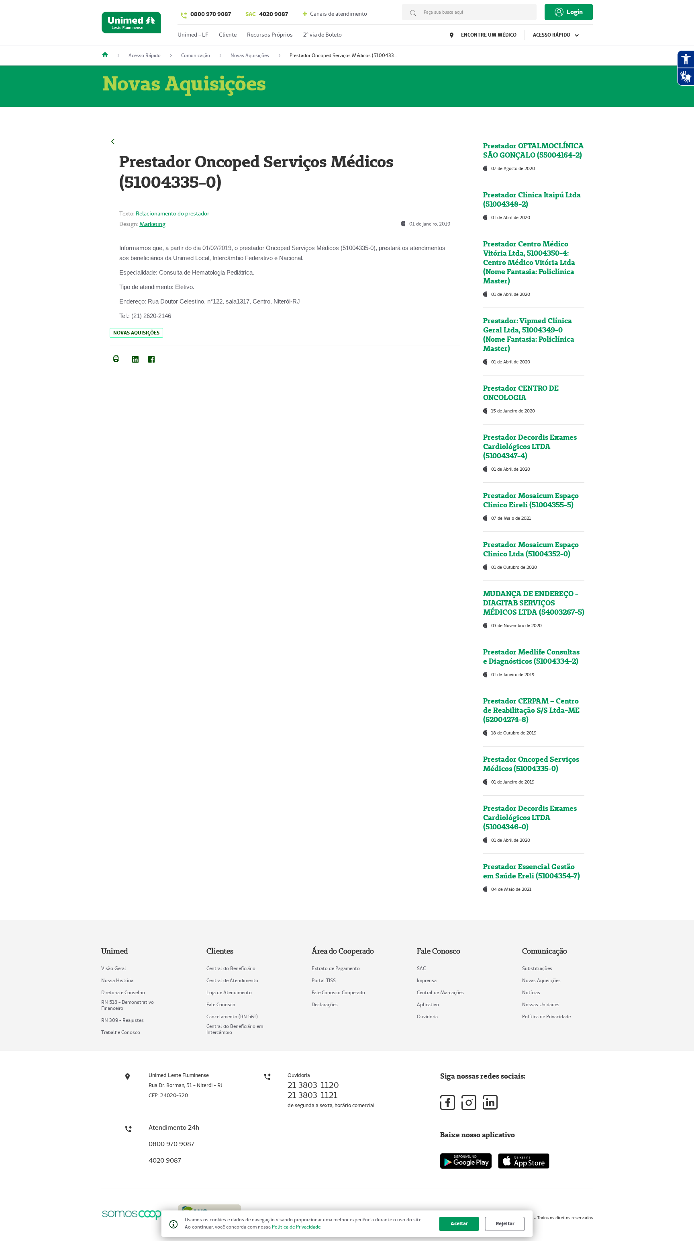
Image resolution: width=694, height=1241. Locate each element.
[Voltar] (113, 140)
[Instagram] (468, 1102)
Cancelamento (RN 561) (232, 1016)
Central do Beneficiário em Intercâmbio (234, 1029)
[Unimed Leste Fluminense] (108, 55)
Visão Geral (113, 968)
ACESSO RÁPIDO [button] (552, 35)
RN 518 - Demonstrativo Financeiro (127, 1005)
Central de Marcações (440, 992)
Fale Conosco (220, 1004)
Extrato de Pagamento (336, 968)
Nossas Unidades (540, 1004)
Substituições (537, 968)
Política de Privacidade (546, 1016)
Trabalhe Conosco (120, 1032)
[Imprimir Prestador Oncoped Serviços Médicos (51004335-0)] (116, 357)
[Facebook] (151, 357)
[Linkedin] (490, 1102)
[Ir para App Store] (523, 1161)
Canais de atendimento (338, 13)
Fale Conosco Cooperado (338, 992)
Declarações (325, 1004)
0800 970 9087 (210, 14)
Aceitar (459, 1223)
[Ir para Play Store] (466, 1160)
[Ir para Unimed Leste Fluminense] (131, 24)
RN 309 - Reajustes (122, 1020)
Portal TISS (324, 980)
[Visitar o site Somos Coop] (135, 1214)
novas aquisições (136, 333)
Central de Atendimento (232, 980)
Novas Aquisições (541, 980)
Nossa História (117, 980)
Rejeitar (505, 1223)
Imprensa (427, 980)
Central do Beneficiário (230, 968)
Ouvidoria (427, 1016)
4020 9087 (266, 14)
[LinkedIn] (135, 357)
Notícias (531, 992)
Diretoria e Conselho (123, 992)
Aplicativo (428, 1004)
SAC (421, 968)
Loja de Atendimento (229, 992)
